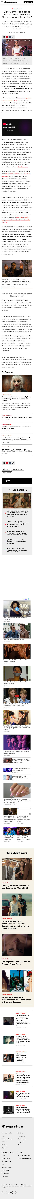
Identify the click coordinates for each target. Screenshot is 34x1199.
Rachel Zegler (17, 469)
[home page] (10, 2)
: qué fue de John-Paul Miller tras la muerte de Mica (23, 1039)
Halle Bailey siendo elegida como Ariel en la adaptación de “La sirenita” (16, 220)
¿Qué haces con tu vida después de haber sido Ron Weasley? (16, 541)
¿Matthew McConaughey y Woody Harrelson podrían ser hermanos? (21, 1057)
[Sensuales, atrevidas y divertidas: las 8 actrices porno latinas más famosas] (17, 980)
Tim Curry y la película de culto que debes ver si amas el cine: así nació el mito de (23, 1078)
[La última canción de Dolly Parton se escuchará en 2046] (8, 1095)
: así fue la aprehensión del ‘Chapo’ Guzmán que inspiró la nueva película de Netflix (15, 924)
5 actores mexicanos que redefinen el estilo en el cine (16, 428)
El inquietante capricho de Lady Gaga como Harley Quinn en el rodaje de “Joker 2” (16, 399)
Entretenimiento (17, 9)
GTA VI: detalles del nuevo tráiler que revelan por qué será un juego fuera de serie (17, 533)
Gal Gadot (7, 473)
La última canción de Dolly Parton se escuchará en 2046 (23, 1094)
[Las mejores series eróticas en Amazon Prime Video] (17, 945)
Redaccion (14, 409)
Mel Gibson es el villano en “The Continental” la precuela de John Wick (17, 450)
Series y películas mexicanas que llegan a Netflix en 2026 (15, 886)
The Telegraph (23, 167)
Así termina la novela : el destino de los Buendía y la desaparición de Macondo (18, 513)
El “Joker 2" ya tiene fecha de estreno (17, 417)
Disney (5, 469)
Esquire (22, 32)
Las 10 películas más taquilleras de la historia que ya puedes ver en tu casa (16, 439)
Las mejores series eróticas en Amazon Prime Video (16, 962)
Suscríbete (28, 2)
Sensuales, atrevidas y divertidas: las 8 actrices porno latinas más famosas (16, 999)
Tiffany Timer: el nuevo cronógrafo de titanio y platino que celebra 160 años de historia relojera (18, 523)
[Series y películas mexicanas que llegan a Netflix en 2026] (17, 869)
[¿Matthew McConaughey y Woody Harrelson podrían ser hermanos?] (8, 1058)
